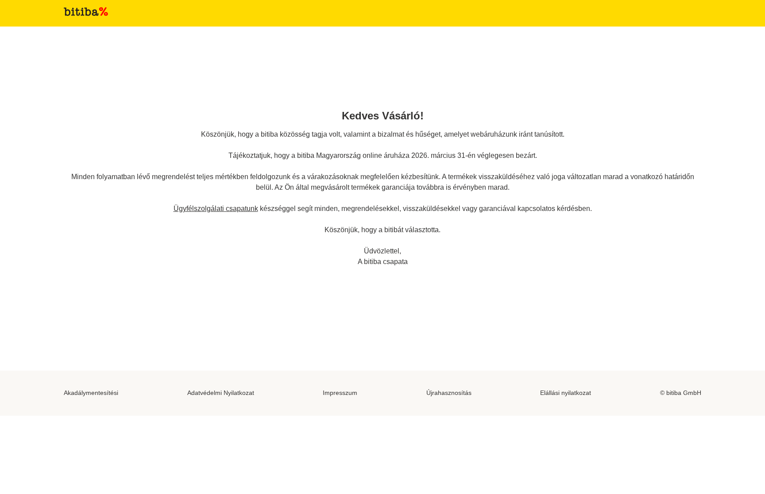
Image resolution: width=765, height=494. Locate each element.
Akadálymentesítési (91, 392)
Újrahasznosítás (448, 392)
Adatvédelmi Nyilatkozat (220, 392)
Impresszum (340, 392)
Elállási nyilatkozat (565, 392)
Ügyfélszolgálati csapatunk (216, 208)
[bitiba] (86, 11)
